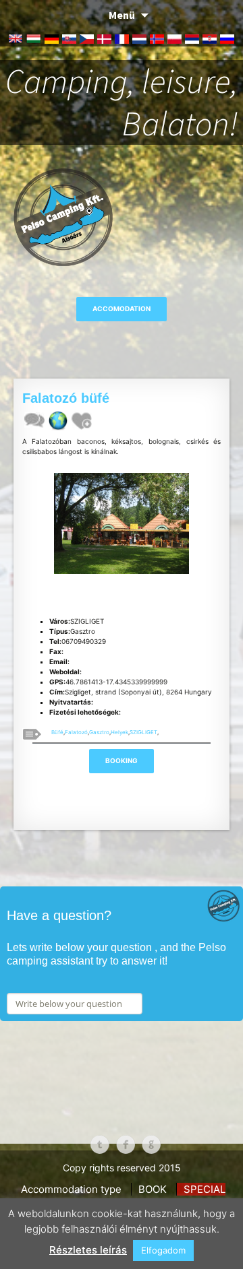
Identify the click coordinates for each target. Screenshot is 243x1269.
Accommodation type (71, 1189)
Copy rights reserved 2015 (122, 1167)
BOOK (152, 1189)
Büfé (57, 732)
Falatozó (76, 732)
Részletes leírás (88, 1249)
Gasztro (99, 732)
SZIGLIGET (143, 732)
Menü (122, 15)
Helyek (119, 732)
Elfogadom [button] (163, 1250)
